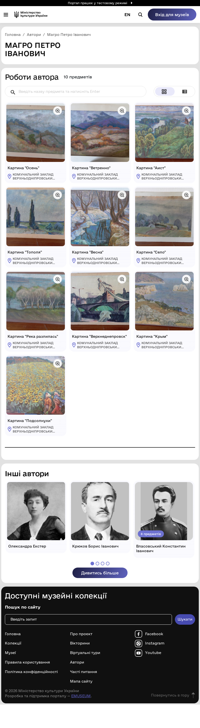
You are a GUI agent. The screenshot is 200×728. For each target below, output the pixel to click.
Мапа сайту (81, 681)
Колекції (13, 643)
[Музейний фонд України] (30, 14)
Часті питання (83, 672)
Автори (77, 662)
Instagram (154, 643)
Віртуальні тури (85, 653)
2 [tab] (97, 563)
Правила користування (27, 662)
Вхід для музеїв (172, 14)
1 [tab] (92, 563)
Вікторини (80, 643)
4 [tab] (108, 563)
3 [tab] (102, 563)
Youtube (153, 653)
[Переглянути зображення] (57, 110)
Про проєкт (81, 634)
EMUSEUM (81, 696)
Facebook (154, 634)
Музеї (10, 653)
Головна (13, 634)
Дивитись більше (100, 572)
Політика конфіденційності (31, 672)
